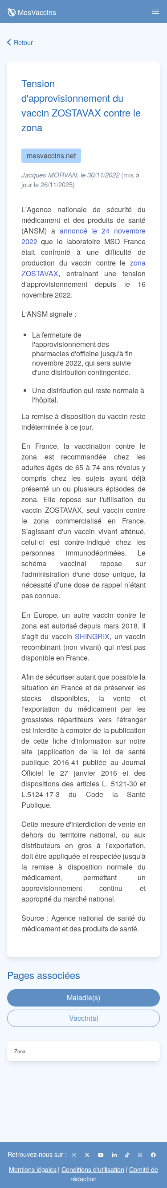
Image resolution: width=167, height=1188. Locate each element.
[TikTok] (128, 1154)
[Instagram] (74, 1154)
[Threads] (140, 1154)
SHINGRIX (92, 636)
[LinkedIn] (115, 1154)
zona (138, 263)
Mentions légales (33, 1169)
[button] (155, 11)
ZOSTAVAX (39, 273)
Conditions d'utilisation (92, 1169)
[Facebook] (153, 1154)
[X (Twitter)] (87, 1154)
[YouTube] (101, 1154)
